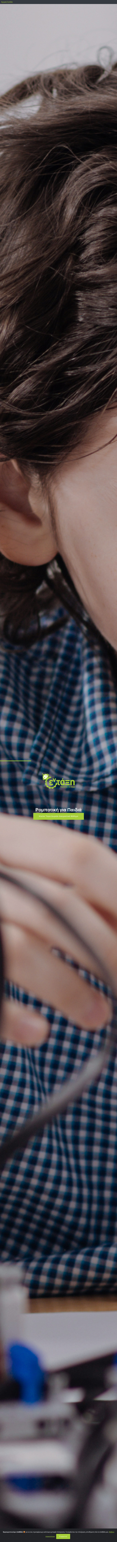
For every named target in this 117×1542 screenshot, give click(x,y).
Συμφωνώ (63, 1536)
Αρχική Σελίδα (7, 2)
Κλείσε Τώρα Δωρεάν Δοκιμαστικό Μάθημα (58, 816)
